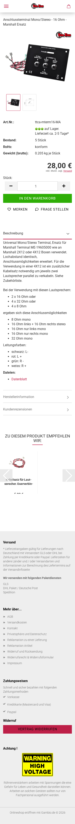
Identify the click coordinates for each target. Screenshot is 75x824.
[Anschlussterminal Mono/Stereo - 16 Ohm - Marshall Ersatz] (37, 62)
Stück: (7, 178)
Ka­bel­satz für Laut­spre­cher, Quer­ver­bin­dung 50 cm (18, 481)
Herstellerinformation (18, 397)
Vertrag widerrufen (37, 729)
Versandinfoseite (19, 569)
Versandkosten (17, 622)
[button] (11, 186)
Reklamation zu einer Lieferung (27, 640)
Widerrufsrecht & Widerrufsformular (30, 657)
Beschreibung (13, 233)
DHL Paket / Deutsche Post (20, 588)
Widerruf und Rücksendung (24, 651)
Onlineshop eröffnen (23, 812)
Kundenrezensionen (17, 409)
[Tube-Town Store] (38, 6)
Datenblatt (19, 379)
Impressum (14, 663)
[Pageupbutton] (63, 818)
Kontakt (12, 628)
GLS (5, 584)
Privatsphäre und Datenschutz (27, 634)
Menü (6, 6)
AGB (10, 616)
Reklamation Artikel (19, 645)
